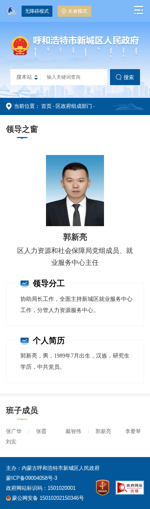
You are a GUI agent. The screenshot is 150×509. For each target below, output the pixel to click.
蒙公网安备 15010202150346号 (48, 498)
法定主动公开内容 (118, 123)
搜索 (129, 77)
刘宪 (11, 442)
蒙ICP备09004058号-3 (31, 478)
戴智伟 (73, 431)
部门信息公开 (77, 123)
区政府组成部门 (74, 106)
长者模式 (77, 11)
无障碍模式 (37, 11)
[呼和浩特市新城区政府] (75, 57)
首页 (46, 106)
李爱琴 (133, 431)
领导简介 (41, 140)
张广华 (14, 431)
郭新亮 (103, 431)
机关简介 (16, 140)
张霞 (41, 431)
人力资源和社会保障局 (32, 123)
